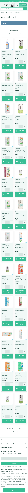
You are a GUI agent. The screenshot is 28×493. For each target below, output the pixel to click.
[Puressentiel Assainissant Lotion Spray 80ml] (7, 44)
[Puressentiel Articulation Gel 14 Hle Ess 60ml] (7, 334)
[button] (14, 23)
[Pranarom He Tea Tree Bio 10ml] (21, 109)
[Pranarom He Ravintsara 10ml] (7, 269)
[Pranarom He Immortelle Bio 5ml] (21, 44)
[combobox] (12, 8)
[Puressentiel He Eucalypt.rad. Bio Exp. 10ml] (7, 204)
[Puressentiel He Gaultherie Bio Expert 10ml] (7, 109)
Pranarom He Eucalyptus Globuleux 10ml (7, 409)
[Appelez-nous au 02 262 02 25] (17, 5)
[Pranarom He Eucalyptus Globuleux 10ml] (7, 399)
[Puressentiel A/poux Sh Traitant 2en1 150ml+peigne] (7, 172)
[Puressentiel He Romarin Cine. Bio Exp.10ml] (7, 237)
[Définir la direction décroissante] (20, 34)
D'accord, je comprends (14, 490)
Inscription (14, 463)
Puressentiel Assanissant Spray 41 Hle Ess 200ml (20, 344)
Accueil (2, 12)
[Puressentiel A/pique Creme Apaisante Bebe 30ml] (21, 302)
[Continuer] (20, 431)
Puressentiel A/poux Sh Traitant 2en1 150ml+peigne (7, 182)
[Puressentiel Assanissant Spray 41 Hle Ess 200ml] (21, 334)
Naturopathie (9, 12)
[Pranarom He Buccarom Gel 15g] (21, 204)
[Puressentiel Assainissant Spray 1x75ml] (21, 237)
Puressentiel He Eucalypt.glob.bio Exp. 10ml (20, 87)
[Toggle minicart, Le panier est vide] (20, 5)
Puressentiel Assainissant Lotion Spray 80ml (6, 54)
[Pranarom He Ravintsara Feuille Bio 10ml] (21, 172)
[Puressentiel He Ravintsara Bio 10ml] (7, 141)
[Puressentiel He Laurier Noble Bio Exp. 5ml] (7, 76)
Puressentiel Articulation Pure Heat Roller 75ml (20, 279)
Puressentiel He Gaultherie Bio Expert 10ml (7, 119)
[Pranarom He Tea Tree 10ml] (21, 399)
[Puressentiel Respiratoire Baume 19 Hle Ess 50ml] (21, 366)
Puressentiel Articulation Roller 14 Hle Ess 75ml (7, 377)
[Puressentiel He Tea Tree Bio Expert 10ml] (21, 141)
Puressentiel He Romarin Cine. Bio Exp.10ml (6, 247)
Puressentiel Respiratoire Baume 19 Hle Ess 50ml (20, 377)
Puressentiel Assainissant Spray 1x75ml (19, 247)
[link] (8, 431)
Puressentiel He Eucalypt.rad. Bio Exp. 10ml (7, 215)
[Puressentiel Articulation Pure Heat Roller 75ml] (21, 269)
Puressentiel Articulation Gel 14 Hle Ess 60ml (7, 344)
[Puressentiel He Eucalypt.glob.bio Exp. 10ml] (21, 76)
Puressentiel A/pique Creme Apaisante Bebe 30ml (20, 312)
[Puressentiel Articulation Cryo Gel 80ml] (7, 302)
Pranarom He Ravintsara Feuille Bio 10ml (20, 182)
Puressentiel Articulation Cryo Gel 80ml (7, 312)
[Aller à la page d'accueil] (10, 5)
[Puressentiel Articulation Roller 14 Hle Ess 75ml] (7, 366)
